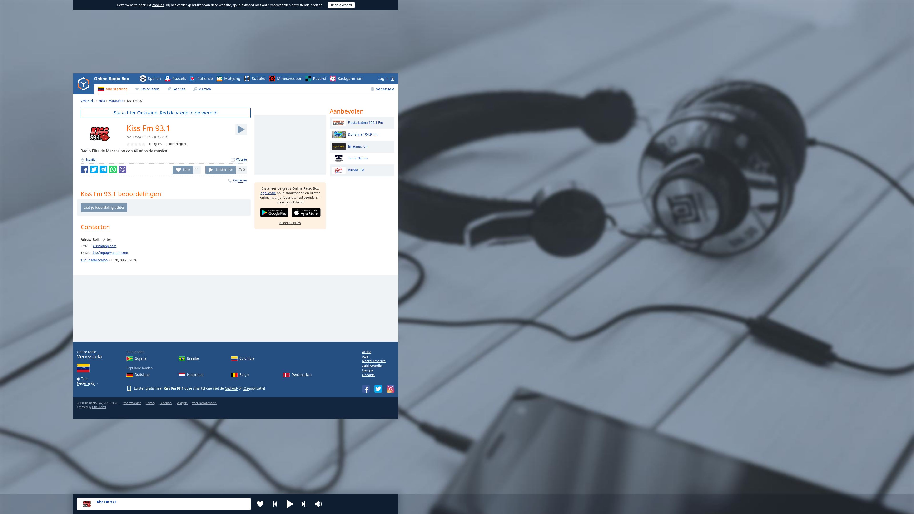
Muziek (204, 89)
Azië (365, 356)
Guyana (140, 358)
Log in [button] (383, 78)
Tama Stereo (358, 158)
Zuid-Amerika (372, 365)
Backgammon (350, 78)
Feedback (166, 403)
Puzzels (179, 78)
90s (148, 137)
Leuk (186, 169)
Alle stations (117, 89)
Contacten (240, 180)
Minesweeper (289, 78)
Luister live (224, 169)
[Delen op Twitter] (94, 169)
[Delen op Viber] (122, 169)
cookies (158, 5)
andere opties (290, 223)
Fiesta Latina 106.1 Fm (365, 122)
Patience (205, 78)
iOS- (246, 388)
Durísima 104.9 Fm (363, 134)
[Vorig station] (275, 504)
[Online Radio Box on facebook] (366, 389)
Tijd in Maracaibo (94, 260)
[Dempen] (320, 504)
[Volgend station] (305, 504)
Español (91, 160)
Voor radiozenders (204, 403)
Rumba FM (356, 170)
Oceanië (368, 375)
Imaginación (357, 146)
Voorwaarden (132, 403)
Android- (231, 388)
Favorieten (149, 89)
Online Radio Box (111, 78)
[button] (290, 504)
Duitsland (142, 374)
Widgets (182, 403)
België (244, 374)
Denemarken (302, 374)
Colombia (246, 358)
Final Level (99, 407)
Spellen (154, 78)
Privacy (150, 403)
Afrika (366, 352)
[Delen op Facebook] (84, 169)
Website (241, 160)
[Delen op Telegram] (103, 169)
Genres (178, 89)
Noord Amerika (374, 361)
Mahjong (232, 78)
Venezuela (385, 89)
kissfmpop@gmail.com (110, 252)
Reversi (319, 78)
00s (156, 137)
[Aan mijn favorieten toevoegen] (260, 504)
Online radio (89, 355)
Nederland (195, 374)
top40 (139, 137)
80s (164, 137)
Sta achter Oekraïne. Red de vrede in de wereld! (166, 112)
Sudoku (259, 78)
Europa (367, 370)
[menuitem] (113, 89)
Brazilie (193, 358)
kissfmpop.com (104, 246)
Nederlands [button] (86, 383)
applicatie (268, 193)
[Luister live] (241, 129)
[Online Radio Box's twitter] (378, 389)
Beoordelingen (175, 144)
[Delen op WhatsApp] (113, 169)
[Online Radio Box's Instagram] (390, 389)
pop (128, 137)
